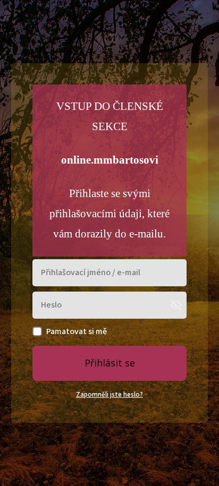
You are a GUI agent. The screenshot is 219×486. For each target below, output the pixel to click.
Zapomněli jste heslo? (109, 394)
